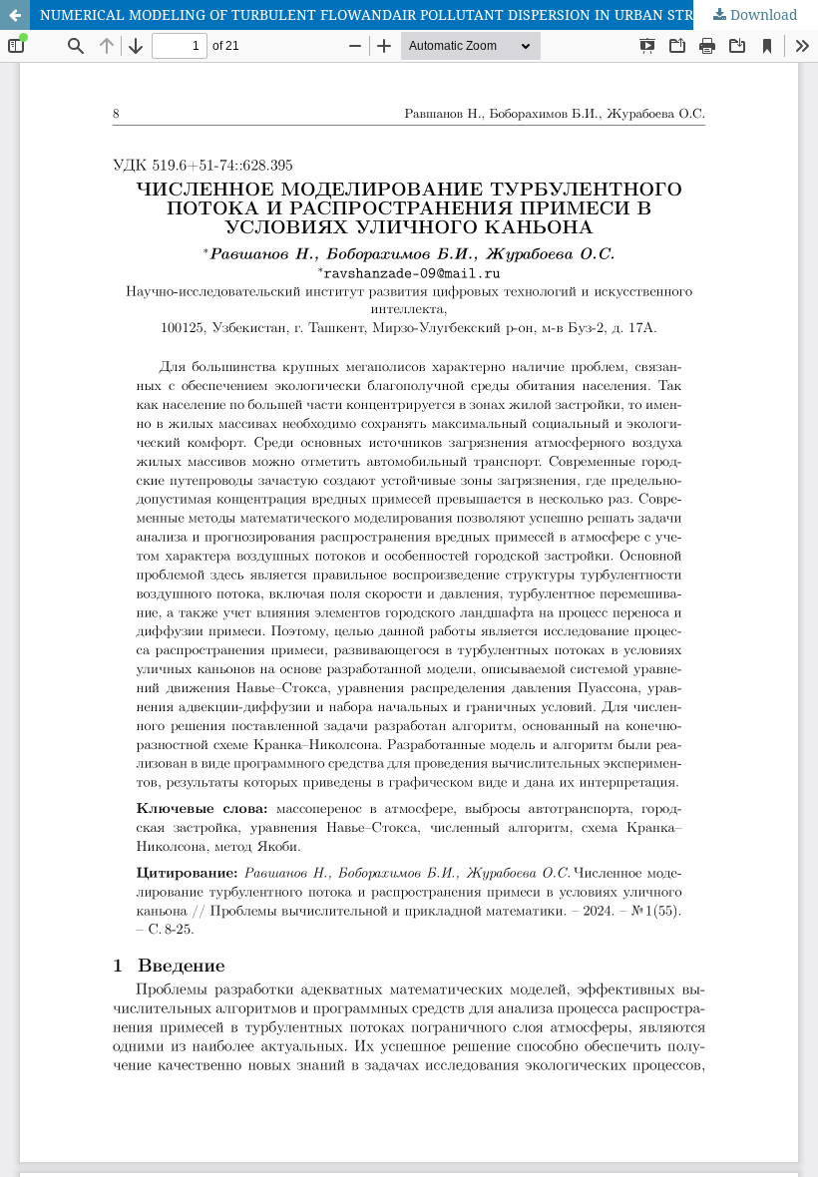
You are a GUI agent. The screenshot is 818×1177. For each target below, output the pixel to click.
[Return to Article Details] (15, 15)
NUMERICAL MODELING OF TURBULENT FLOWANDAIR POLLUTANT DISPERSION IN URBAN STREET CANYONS (416, 14)
